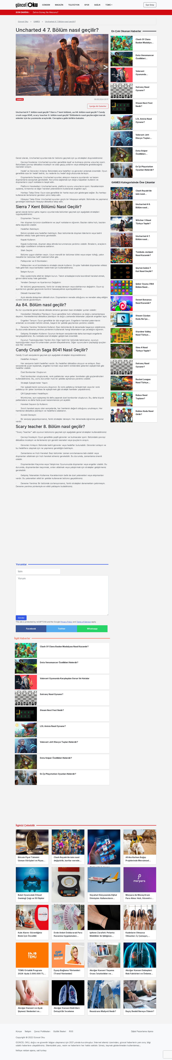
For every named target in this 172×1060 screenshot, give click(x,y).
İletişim (28, 1031)
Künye (19, 1031)
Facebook (31, 628)
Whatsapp (92, 628)
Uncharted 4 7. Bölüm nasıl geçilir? (60, 21)
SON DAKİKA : (23, 12)
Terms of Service (83, 622)
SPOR (86, 5)
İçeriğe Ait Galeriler (97, 106)
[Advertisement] (62, 138)
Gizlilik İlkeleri (59, 1031)
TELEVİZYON (73, 5)
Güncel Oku (23, 21)
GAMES (36, 21)
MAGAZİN (59, 5)
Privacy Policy (66, 622)
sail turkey (41, 1050)
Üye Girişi (150, 5)
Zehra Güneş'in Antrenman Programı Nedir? (54, 12)
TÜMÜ (108, 5)
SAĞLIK (97, 5)
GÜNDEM (46, 5)
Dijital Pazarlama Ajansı (142, 1031)
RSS (71, 1031)
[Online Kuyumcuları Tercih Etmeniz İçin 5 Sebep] (68, 884)
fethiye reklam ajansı (25, 1050)
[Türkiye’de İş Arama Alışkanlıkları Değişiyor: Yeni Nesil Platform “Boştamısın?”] (104, 847)
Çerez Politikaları (42, 1031)
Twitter (61, 628)
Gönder (21, 618)
